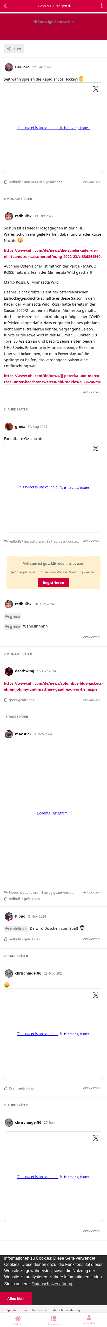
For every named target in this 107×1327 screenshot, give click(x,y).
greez (15, 616)
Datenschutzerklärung (65, 1310)
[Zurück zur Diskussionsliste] (5, 6)
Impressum (39, 1310)
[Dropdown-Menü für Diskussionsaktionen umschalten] (102, 6)
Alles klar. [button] (15, 1298)
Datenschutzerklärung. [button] (52, 1284)
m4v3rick (18, 928)
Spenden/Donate (17, 1310)
